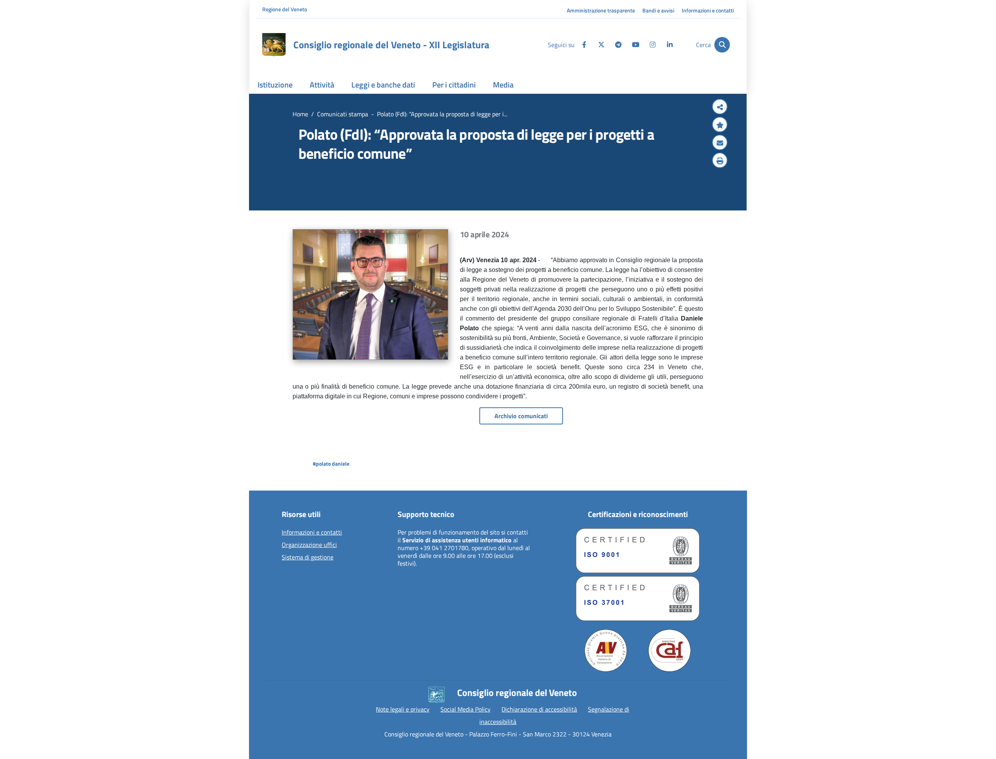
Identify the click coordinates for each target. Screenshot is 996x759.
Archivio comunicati (521, 416)
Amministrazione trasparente (601, 10)
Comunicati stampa (342, 114)
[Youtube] (635, 44)
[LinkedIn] (669, 44)
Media (503, 85)
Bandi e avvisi (658, 10)
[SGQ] (638, 550)
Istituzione (275, 85)
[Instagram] (652, 44)
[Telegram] (618, 44)
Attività (322, 85)
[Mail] (720, 143)
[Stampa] (720, 161)
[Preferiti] (720, 125)
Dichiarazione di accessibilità (539, 709)
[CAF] (669, 650)
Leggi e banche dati (383, 85)
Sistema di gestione (307, 557)
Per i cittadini (454, 85)
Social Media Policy (465, 709)
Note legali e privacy (403, 709)
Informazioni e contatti (708, 10)
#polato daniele (331, 463)
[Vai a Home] (274, 44)
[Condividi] (720, 107)
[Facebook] (584, 44)
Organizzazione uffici (309, 545)
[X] (601, 44)
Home (300, 114)
